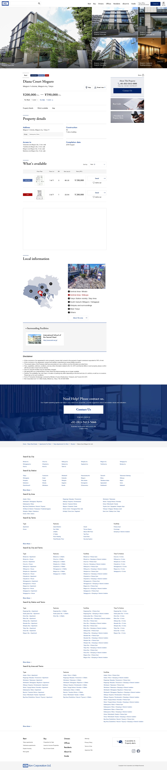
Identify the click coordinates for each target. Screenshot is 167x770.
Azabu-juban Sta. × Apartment (31, 613)
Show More (26, 490)
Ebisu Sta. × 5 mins (119, 618)
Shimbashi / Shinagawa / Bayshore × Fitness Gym (117, 690)
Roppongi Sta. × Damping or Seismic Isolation (96, 613)
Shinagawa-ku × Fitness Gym (92, 581)
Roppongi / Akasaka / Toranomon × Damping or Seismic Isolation (121, 682)
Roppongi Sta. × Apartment (30, 611)
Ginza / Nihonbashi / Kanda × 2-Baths (73, 694)
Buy (45, 738)
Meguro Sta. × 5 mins (120, 633)
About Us (67, 751)
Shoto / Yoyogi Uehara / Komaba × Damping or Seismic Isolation (121, 702)
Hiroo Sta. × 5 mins (119, 616)
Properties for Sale (49, 742)
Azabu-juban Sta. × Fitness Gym (92, 616)
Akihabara (45, 485)
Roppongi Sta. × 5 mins (120, 611)
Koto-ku (44, 466)
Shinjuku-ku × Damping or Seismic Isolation (95, 574)
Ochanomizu (84, 485)
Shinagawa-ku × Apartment (30, 581)
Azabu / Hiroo (26, 499)
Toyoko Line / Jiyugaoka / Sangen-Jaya (113, 506)
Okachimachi (26, 485)
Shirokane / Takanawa (109, 499)
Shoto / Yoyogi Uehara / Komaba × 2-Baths (75, 687)
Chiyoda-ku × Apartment (29, 576)
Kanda (63, 485)
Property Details (28, 108)
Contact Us (155, 4)
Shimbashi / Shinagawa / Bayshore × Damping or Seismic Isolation (122, 692)
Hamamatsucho (85, 475)
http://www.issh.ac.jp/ (50, 340)
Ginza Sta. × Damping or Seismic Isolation (95, 652)
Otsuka (44, 483)
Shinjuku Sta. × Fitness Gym (91, 640)
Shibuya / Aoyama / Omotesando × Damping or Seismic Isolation (121, 697)
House (25, 529)
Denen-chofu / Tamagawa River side (73, 509)
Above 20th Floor (88, 531)
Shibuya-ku (65, 461)
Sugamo (64, 483)
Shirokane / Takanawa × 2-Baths (72, 680)
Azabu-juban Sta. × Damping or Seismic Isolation (97, 618)
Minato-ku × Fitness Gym (90, 556)
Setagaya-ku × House (29, 593)
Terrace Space (88, 529)
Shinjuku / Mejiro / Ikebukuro (31, 511)
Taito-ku (64, 466)
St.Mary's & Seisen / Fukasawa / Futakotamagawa (37, 509)
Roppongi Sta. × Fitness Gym (92, 611)
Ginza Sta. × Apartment (29, 630)
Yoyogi (44, 480)
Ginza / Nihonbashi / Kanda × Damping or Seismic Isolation (120, 716)
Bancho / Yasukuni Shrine (70, 504)
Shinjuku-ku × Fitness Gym (91, 571)
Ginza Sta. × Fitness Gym (91, 650)
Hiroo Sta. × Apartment (29, 616)
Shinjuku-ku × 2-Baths (59, 564)
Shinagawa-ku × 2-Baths (60, 569)
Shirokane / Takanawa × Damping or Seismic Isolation (118, 687)
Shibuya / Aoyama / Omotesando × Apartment (35, 685)
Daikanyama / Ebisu (28, 504)
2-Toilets (55, 534)
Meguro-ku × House (28, 588)
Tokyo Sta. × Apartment (29, 628)
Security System (88, 539)
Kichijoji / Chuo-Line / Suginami (71, 511)
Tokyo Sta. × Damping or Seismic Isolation (95, 647)
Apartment (26, 526)
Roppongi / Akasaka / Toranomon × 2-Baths (75, 677)
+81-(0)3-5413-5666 (83, 422)
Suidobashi (103, 485)
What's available (42, 108)
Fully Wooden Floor (58, 539)
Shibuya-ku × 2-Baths (59, 561)
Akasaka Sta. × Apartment (30, 623)
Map (53, 108)
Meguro (83, 478)
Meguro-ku (103, 461)
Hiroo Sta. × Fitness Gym (90, 621)
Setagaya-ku (123, 461)
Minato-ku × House (28, 559)
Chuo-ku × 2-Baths (58, 559)
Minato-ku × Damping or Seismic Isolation (95, 559)
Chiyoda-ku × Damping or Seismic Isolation (95, 578)
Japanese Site (89, 750)
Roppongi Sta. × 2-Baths (60, 611)
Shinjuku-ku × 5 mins (119, 561)
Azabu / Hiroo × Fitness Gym (112, 675)
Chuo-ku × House (28, 564)
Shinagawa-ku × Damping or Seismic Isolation (96, 583)
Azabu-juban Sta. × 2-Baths (60, 613)
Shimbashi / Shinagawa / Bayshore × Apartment (36, 682)
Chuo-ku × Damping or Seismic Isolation (95, 564)
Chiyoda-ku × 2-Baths (59, 566)
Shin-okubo (84, 480)
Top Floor (86, 534)
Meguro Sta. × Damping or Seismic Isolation (96, 657)
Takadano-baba (104, 480)
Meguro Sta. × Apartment (30, 633)
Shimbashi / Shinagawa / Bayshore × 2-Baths (75, 682)
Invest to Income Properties (51, 745)
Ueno (121, 483)
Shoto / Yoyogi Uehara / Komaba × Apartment (35, 687)
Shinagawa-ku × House (29, 583)
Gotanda (64, 478)
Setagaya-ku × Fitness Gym (91, 591)
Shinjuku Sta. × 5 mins (120, 625)
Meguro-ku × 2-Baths (59, 571)
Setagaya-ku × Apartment (30, 591)
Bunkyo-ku (123, 464)
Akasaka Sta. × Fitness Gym (91, 635)
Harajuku (25, 480)
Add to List (98, 183)
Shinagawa (26, 478)
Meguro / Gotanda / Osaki (70, 506)
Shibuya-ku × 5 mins (119, 559)
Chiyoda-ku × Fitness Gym (91, 576)
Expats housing (27, 748)
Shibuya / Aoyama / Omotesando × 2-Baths (75, 685)
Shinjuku (64, 480)
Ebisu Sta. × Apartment (29, 618)
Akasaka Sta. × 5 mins (120, 623)
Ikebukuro (25, 483)
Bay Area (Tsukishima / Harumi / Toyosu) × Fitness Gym (119, 719)
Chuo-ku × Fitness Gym (90, 561)
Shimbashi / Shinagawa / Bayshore (32, 501)
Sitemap (87, 738)
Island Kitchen (57, 526)
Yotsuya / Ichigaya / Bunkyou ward (112, 509)
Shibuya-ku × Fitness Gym (91, 566)
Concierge (116, 529)
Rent (24, 738)
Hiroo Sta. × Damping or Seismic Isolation (95, 623)
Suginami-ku (84, 464)
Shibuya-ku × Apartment (29, 566)
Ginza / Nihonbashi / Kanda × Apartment (34, 694)
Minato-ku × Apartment (29, 556)
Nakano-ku (65, 464)
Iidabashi (122, 485)
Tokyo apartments (28, 742)
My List (163, 5)
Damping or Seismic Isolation (122, 531)
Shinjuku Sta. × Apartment (30, 625)
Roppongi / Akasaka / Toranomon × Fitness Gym (117, 680)
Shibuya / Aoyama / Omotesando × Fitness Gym (117, 694)
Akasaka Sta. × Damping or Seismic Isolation (96, 638)
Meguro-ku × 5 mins (119, 569)
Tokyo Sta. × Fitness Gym (91, 645)
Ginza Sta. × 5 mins (119, 630)
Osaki (43, 478)
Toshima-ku (103, 464)
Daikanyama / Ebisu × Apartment (32, 690)
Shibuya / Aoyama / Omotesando (72, 501)
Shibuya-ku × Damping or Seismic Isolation (95, 569)
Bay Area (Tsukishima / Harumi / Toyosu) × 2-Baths (77, 697)
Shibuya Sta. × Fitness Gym (91, 630)
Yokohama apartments (29, 745)
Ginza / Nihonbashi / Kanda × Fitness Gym (115, 714)
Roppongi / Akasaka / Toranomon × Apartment (35, 677)
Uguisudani (103, 483)
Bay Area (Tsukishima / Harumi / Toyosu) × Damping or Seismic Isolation (123, 721)
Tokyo (24, 475)
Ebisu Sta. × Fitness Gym (90, 625)
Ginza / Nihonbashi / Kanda (110, 504)
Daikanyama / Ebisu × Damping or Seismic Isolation (118, 707)
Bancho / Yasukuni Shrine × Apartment (33, 692)
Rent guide (26, 751)
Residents (68, 747)
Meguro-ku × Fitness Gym (91, 586)
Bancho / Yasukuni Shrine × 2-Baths (73, 692)
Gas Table (56, 529)
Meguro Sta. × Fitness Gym (91, 655)
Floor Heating (57, 536)
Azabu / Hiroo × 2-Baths (69, 675)
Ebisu (102, 478)
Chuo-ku (44, 461)
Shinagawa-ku (27, 464)
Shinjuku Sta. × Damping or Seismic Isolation (96, 643)
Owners (67, 738)
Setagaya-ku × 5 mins (120, 571)
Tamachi (102, 475)
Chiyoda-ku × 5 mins (119, 564)
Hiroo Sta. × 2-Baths (58, 616)
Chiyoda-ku (45, 464)
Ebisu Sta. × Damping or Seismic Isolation (95, 628)
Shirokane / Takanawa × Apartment (32, 680)
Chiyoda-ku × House (28, 578)
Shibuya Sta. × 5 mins (120, 621)
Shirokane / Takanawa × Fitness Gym (114, 685)
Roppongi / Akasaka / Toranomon (72, 499)
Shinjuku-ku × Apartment (29, 571)
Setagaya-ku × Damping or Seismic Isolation (96, 593)
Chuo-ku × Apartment (29, 561)
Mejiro (121, 480)
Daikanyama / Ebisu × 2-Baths (71, 690)
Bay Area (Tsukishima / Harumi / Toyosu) (34, 506)
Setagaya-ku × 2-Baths (59, 574)
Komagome (84, 483)
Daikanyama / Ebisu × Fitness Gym (113, 704)
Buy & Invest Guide (49, 748)
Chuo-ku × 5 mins (119, 556)
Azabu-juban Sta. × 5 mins (121, 613)
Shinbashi (64, 475)
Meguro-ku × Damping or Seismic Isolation (95, 588)
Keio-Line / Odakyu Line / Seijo (111, 511)
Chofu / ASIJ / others (28, 513)
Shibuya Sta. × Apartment (30, 621)
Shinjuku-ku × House (28, 574)
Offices (67, 743)
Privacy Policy (88, 742)
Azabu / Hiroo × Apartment (30, 675)
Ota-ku (25, 466)
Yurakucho (45, 475)
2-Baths (55, 531)
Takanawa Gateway (125, 475)
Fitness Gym (117, 526)
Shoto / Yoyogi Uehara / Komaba (112, 501)
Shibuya (122, 478)
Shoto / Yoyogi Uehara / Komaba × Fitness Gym (117, 699)
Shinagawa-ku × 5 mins (120, 566)
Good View (87, 536)
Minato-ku (25, 461)
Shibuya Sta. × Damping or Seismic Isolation (96, 633)
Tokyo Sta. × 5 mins (119, 628)
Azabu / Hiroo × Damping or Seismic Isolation (116, 677)
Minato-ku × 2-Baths (58, 556)
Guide (66, 756)
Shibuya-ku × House (28, 569)
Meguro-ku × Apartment (29, 586)
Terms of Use (88, 746)
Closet (85, 526)
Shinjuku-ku (84, 461)
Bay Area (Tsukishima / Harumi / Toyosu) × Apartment (37, 697)
